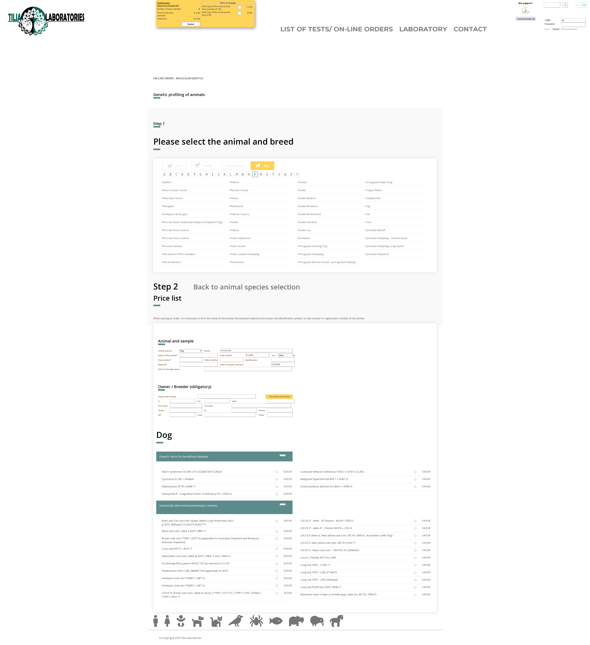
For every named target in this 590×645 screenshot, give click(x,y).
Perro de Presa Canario (175, 238)
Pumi (368, 222)
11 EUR (249, 7)
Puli (368, 214)
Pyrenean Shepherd (377, 254)
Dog (265, 165)
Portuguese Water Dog (379, 182)
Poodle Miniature (308, 206)
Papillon (166, 182)
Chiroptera (233, 165)
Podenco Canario (239, 214)
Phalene (234, 182)
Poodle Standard (307, 222)
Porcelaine (304, 238)
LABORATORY (423, 28)
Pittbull (234, 198)
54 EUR (288, 471)
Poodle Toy (304, 230)
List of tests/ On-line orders (336, 28)
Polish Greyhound (240, 238)
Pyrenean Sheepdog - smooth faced (386, 238)
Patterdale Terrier (172, 198)
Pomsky (302, 182)
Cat (176, 165)
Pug (368, 206)
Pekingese (168, 206)
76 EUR (288, 593)
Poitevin (234, 230)
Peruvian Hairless (172, 246)
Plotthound (236, 206)
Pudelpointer (373, 198)
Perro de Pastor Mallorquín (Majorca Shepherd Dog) (192, 222)
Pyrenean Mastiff (375, 230)
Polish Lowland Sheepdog (244, 254)
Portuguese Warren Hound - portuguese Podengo (327, 262)
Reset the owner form (280, 396)
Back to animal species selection (246, 286)
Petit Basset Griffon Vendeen (178, 254)
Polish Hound (237, 246)
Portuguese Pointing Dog (312, 246)
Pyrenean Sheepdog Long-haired (385, 246)
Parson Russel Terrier (174, 190)
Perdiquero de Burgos (174, 214)
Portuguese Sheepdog (311, 254)
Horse (206, 165)
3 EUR (249, 12)
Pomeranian (237, 262)
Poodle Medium (307, 198)
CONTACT (470, 28)
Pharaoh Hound (239, 190)
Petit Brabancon (171, 262)
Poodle (302, 190)
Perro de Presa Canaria (175, 230)
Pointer (234, 222)
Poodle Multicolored (309, 214)
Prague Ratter (374, 190)
